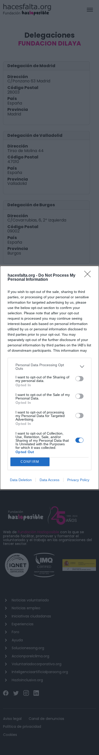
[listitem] (49, 366)
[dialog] (49, 378)
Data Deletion (21, 480)
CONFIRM (30, 462)
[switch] (79, 378)
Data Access (49, 480)
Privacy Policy (78, 480)
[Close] (89, 275)
